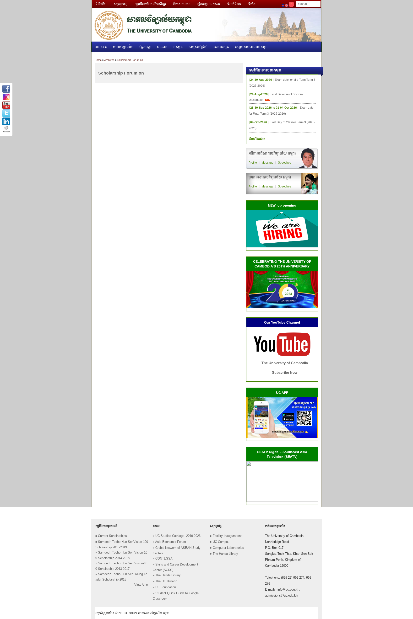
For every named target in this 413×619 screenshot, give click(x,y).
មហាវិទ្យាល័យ (123, 47)
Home (98, 60)
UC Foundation (165, 587)
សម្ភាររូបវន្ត (120, 4)
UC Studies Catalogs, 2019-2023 (178, 536)
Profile (253, 162)
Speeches (284, 162)
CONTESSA (164, 558)
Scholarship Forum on (130, 60)
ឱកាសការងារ (181, 4)
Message (267, 162)
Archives (109, 60)
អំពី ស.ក (101, 47)
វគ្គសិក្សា (145, 47)
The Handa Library (168, 575)
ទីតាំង (251, 4)
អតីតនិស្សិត (220, 47)
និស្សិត (178, 47)
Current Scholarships (112, 536)
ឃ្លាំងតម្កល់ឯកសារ (208, 4)
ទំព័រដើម (100, 4)
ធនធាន (162, 47)
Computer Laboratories (228, 548)
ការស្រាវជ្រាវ (198, 47)
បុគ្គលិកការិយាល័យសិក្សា (150, 4)
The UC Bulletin (166, 581)
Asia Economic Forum (170, 542)
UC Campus (221, 542)
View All (139, 585)
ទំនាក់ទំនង (234, 4)
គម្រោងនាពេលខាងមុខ (251, 47)
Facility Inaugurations (227, 536)
